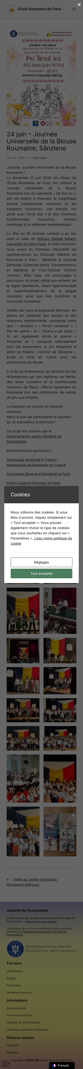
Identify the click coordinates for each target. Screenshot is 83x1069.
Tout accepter (41, 573)
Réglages (41, 562)
